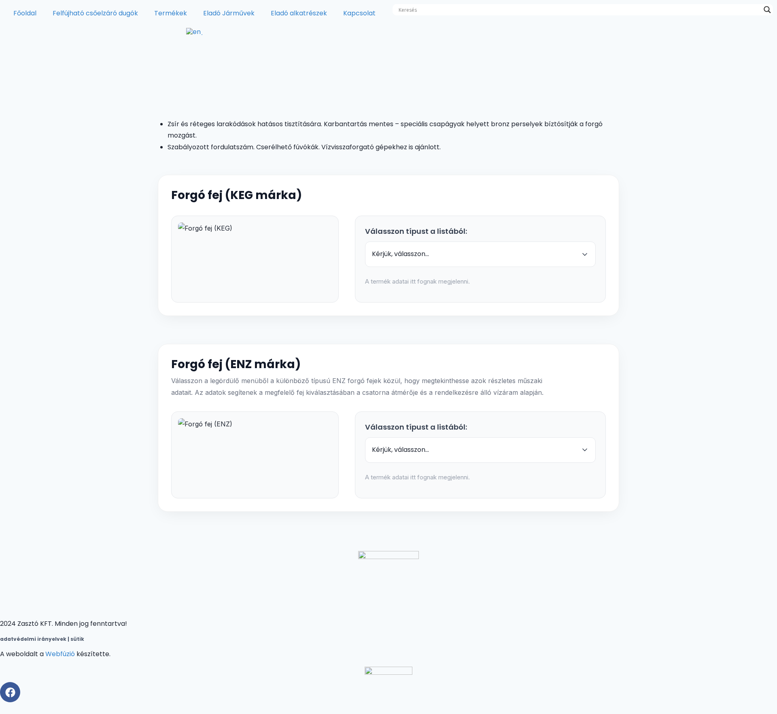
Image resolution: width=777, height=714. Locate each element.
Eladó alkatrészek (299, 13)
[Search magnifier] (767, 9)
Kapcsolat (359, 13)
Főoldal (24, 13)
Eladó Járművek (229, 13)
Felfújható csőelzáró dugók (95, 13)
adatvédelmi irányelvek (33, 639)
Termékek (170, 13)
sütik (76, 639)
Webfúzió (60, 654)
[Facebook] (10, 692)
